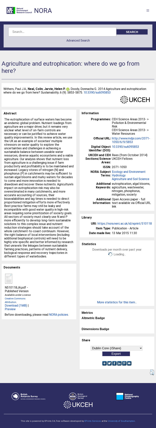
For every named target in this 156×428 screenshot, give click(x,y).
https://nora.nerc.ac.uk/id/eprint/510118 (125, 223)
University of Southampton (121, 421)
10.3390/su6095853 (97, 92)
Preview (10, 309)
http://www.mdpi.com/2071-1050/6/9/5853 (131, 140)
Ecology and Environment (129, 172)
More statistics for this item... (117, 302)
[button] (152, 372)
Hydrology (119, 175)
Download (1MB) (16, 305)
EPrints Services (92, 421)
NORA (43, 11)
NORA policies (58, 314)
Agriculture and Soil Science (130, 179)
